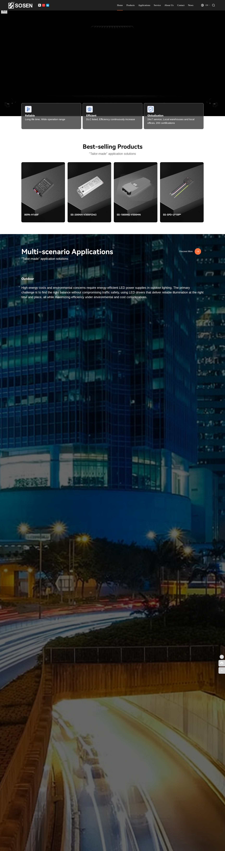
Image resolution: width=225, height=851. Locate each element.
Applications (144, 5)
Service (157, 5)
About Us (169, 5)
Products (130, 5)
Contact (181, 5)
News (190, 5)
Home (120, 5)
